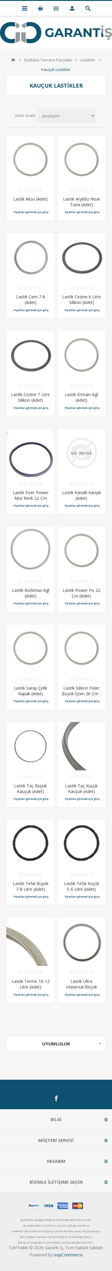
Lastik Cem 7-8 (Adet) (30, 299)
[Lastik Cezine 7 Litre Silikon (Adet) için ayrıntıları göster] (30, 355)
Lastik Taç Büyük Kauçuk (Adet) (30, 788)
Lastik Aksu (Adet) (30, 199)
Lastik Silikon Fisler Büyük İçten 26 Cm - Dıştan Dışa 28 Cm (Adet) (81, 696)
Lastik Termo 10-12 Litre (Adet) (31, 984)
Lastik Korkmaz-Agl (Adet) (30, 593)
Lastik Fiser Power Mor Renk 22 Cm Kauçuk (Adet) (30, 498)
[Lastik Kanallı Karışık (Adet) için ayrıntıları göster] (81, 453)
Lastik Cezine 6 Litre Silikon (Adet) (81, 299)
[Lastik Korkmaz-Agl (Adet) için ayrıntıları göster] (30, 551)
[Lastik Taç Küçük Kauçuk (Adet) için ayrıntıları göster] (81, 746)
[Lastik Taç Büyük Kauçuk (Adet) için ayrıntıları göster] (30, 746)
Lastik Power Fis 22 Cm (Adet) (81, 593)
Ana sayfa (13, 60)
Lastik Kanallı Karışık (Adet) (81, 495)
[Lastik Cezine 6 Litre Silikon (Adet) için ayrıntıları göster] (81, 257)
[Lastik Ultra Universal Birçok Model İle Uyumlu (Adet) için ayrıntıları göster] (81, 942)
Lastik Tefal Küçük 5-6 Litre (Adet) (81, 886)
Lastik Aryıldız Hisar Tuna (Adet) (81, 201)
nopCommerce (68, 1255)
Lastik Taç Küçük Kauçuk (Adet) (81, 788)
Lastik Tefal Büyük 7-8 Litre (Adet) (30, 886)
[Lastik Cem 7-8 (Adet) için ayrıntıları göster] (30, 257)
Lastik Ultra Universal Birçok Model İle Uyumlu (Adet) (81, 989)
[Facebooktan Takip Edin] (56, 1098)
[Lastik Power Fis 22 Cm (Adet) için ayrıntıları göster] (81, 551)
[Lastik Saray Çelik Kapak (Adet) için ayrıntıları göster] (30, 648)
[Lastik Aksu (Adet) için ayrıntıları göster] (30, 159)
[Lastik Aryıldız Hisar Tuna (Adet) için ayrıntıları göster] (81, 159)
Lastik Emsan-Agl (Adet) (81, 397)
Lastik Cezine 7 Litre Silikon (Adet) (30, 397)
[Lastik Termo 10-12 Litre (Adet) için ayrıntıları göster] (30, 942)
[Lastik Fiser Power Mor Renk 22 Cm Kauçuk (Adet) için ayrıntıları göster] (30, 453)
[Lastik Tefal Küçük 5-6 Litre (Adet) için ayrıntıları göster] (81, 844)
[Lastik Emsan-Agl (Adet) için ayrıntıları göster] (81, 355)
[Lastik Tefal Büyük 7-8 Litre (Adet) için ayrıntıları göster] (30, 844)
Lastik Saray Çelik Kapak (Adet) (30, 690)
